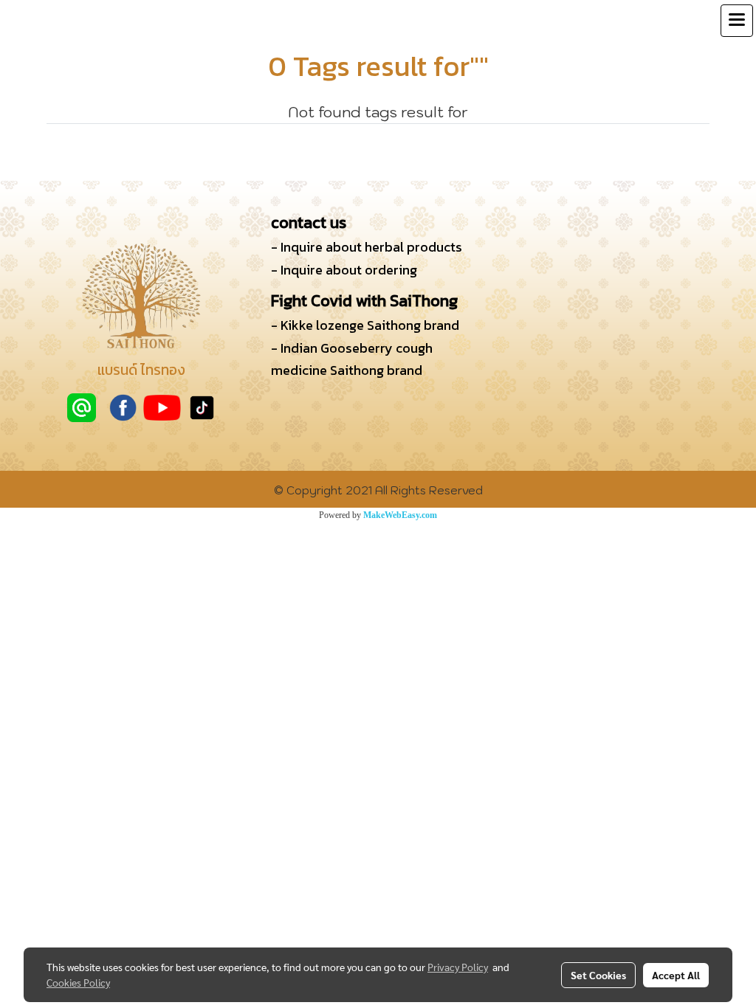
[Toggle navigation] (737, 20)
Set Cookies (598, 974)
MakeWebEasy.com (400, 515)
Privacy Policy (457, 966)
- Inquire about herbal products (366, 247)
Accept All (676, 974)
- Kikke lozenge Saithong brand (365, 325)
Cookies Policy (78, 982)
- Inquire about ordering (344, 270)
